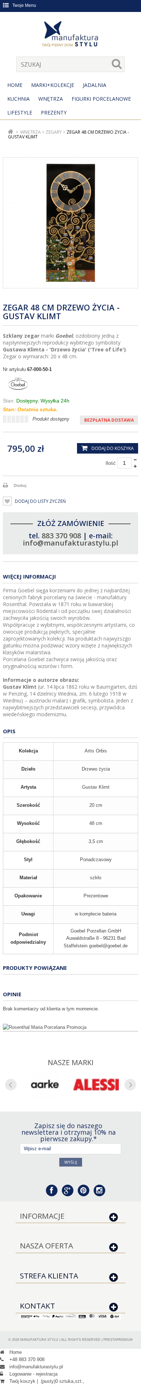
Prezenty (54, 112)
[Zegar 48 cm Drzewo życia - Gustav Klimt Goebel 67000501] (70, 222)
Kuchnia (18, 98)
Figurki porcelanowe (101, 98)
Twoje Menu (24, 5)
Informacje (42, 1216)
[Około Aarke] (44, 1084)
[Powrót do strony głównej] (10, 132)
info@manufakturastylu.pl (70, 543)
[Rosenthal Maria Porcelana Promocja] (70, 1027)
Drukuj (20, 485)
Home (14, 85)
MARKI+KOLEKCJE (52, 85)
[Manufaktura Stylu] (70, 35)
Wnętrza (50, 98)
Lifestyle (19, 112)
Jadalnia (94, 85)
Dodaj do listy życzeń (40, 501)
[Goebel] (70, 385)
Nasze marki (71, 1062)
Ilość (111, 463)
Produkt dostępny (51, 419)
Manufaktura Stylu (39, 1340)
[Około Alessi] (96, 1084)
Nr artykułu (14, 369)
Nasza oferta (46, 1245)
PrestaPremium (118, 1340)
